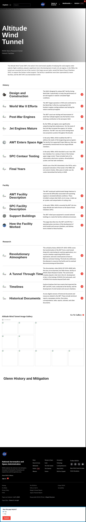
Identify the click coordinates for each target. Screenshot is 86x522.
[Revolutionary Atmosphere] (82, 255)
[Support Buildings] (82, 215)
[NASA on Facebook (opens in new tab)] (71, 464)
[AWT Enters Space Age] (82, 142)
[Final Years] (82, 168)
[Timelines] (82, 286)
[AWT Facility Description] (82, 195)
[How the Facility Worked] (82, 225)
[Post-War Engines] (82, 116)
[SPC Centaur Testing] (82, 156)
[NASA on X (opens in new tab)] (79, 464)
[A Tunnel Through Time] (82, 273)
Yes (5, 512)
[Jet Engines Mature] (82, 128)
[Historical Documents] (82, 298)
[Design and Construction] (82, 94)
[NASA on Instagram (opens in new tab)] (75, 464)
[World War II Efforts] (82, 106)
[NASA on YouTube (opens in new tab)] (82, 464)
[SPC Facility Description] (82, 207)
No (5, 514)
